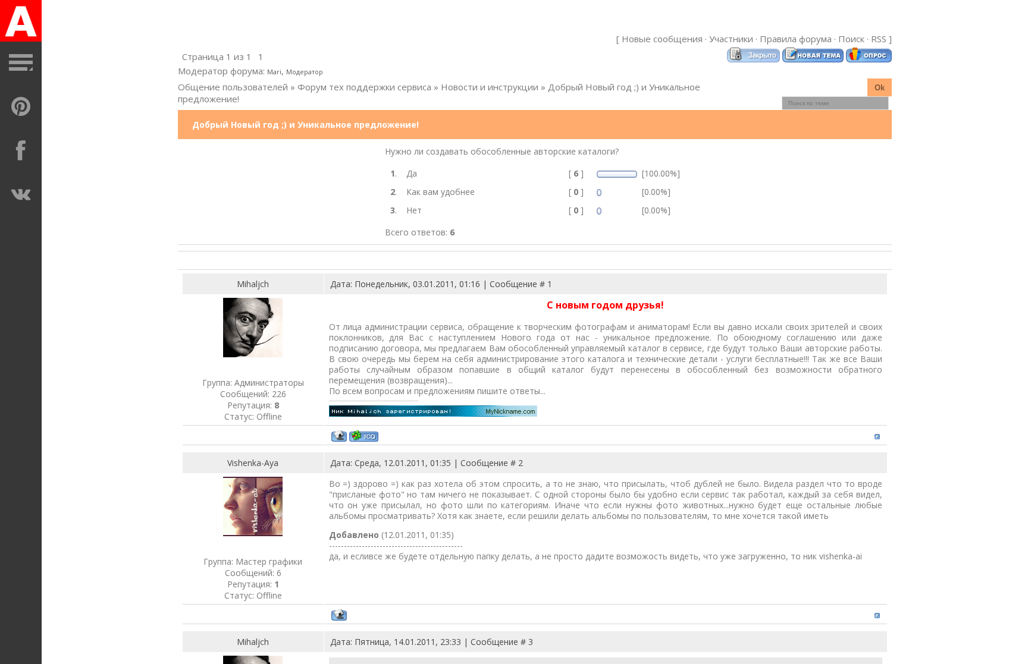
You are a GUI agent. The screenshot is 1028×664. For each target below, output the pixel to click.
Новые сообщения (662, 39)
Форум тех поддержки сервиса (364, 87)
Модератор (304, 71)
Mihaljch (253, 283)
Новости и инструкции (489, 87)
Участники (731, 39)
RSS (878, 39)
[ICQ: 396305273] (363, 436)
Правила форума (796, 39)
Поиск (851, 39)
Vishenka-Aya (252, 462)
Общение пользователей (233, 87)
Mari (274, 71)
